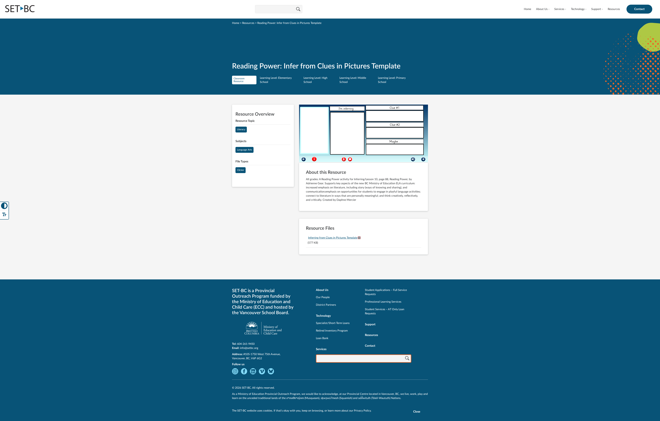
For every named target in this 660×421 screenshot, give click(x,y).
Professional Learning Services (383, 301)
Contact (639, 9)
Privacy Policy (362, 410)
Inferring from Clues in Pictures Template (333, 237)
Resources (614, 9)
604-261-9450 (246, 344)
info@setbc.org (249, 348)
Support (596, 9)
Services (559, 9)
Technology (578, 9)
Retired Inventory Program (332, 330)
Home (527, 9)
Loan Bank (322, 338)
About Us (542, 9)
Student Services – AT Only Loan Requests (384, 311)
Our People (323, 297)
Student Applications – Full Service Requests (386, 292)
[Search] (298, 9)
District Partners (326, 304)
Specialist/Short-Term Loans (333, 323)
